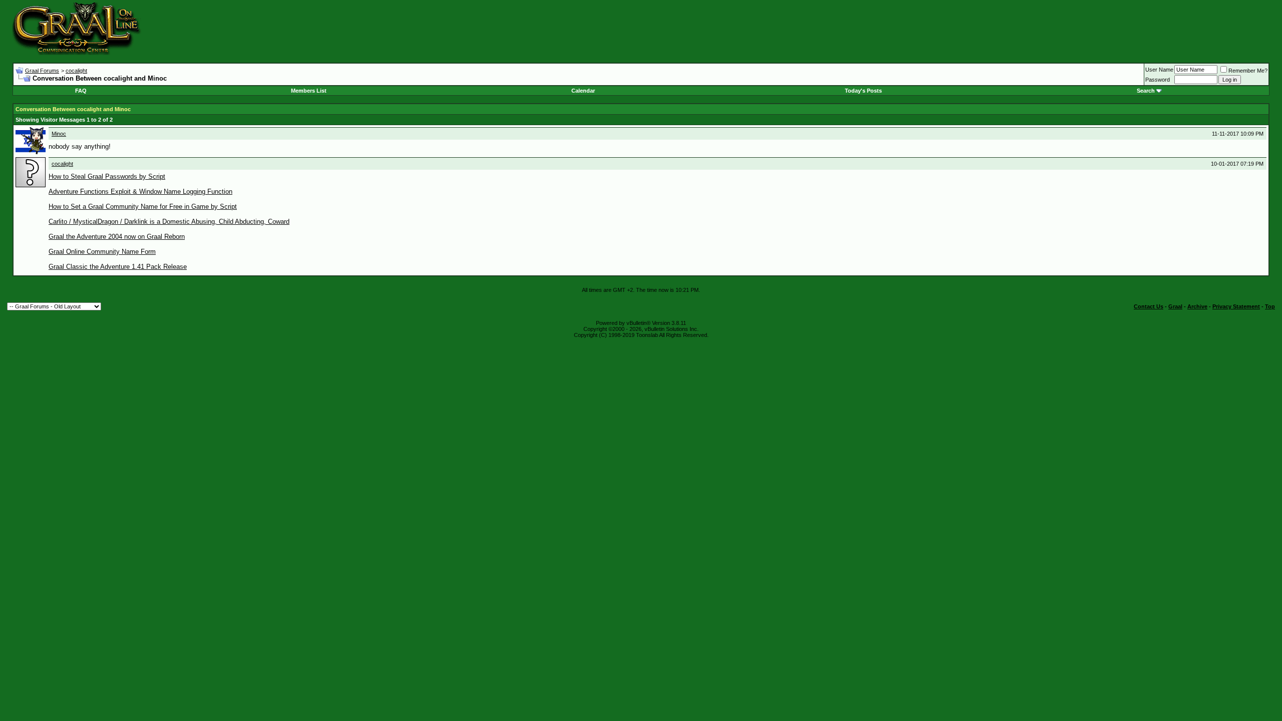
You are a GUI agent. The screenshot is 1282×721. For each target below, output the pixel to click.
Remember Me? (1247, 71)
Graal (1175, 306)
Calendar (583, 91)
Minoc (59, 134)
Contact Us (1148, 306)
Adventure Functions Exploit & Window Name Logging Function (140, 191)
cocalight (76, 71)
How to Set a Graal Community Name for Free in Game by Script (143, 206)
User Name (1159, 70)
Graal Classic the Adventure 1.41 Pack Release (118, 266)
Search (1146, 91)
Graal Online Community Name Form (102, 251)
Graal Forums (42, 71)
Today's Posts (863, 91)
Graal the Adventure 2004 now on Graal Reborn (117, 236)
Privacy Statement (1236, 306)
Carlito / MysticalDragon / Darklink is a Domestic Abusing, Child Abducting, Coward (169, 221)
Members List (309, 91)
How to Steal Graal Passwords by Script (107, 176)
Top (1270, 306)
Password (1157, 80)
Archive (1197, 306)
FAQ (81, 91)
